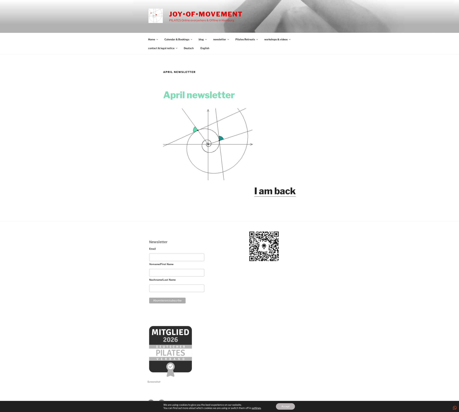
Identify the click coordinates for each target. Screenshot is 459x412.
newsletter (219, 39)
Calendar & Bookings (176, 39)
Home (151, 39)
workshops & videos (276, 39)
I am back (275, 191)
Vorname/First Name (161, 264)
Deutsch (189, 48)
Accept (285, 406)
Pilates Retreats (245, 39)
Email (152, 248)
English (204, 48)
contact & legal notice (161, 48)
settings (256, 407)
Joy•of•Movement (206, 14)
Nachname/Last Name (162, 279)
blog (201, 39)
